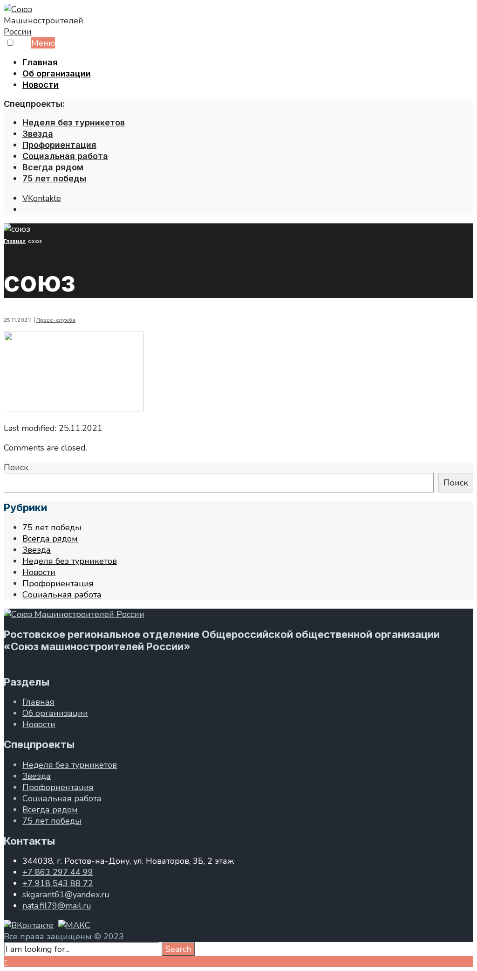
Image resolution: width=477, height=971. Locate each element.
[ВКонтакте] (29, 925)
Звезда (37, 134)
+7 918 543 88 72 (57, 883)
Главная (40, 62)
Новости (40, 85)
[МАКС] (74, 925)
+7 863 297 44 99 (57, 872)
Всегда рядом (52, 167)
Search (178, 949)
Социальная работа (65, 156)
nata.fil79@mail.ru (56, 905)
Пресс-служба (55, 320)
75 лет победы (54, 178)
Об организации (56, 73)
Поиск (16, 467)
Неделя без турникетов (73, 122)
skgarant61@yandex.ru (65, 894)
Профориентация (59, 145)
